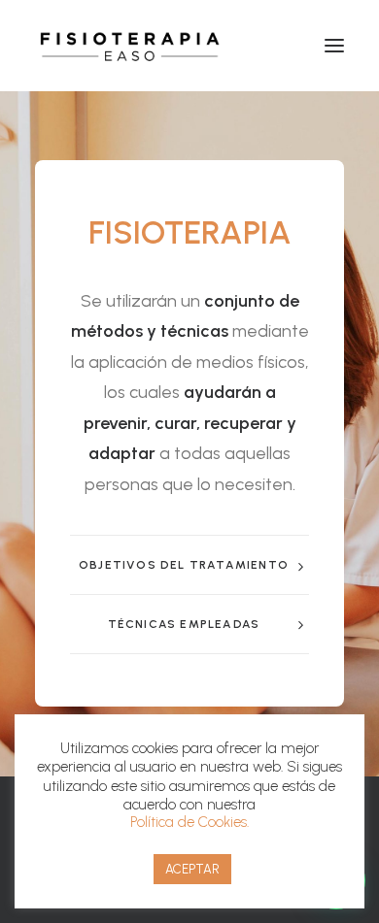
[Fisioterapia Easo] (132, 45)
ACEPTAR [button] (192, 869)
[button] (334, 45)
